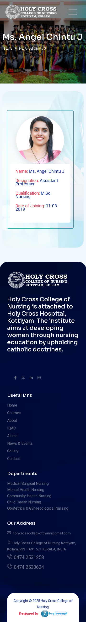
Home (12, 405)
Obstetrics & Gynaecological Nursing (37, 508)
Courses (14, 413)
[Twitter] (23, 377)
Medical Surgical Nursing (28, 483)
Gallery (13, 451)
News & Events (20, 443)
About (12, 420)
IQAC (11, 428)
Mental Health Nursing (25, 489)
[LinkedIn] (31, 377)
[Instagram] (39, 377)
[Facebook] (15, 377)
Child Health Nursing (24, 502)
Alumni (12, 436)
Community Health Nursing (29, 496)
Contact (13, 458)
